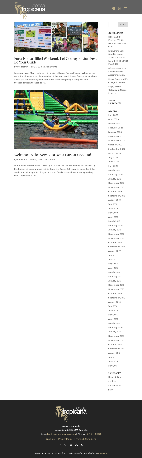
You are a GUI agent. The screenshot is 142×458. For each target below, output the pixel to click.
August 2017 (114, 251)
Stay (110, 390)
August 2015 (114, 353)
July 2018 (112, 204)
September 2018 (116, 196)
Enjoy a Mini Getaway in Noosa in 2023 (117, 90)
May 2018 (113, 213)
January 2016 (114, 331)
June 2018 (113, 208)
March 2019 (114, 170)
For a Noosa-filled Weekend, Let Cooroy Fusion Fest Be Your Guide (55, 60)
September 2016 (116, 298)
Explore (112, 381)
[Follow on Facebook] (60, 445)
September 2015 (116, 348)
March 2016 (114, 323)
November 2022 (116, 140)
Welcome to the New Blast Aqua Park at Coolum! (52, 154)
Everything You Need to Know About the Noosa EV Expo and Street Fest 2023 (118, 57)
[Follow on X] (65, 445)
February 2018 (115, 225)
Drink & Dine (114, 377)
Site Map (50, 439)
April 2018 (113, 217)
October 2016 (115, 293)
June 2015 (113, 361)
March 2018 (114, 221)
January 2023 (115, 132)
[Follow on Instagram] (71, 445)
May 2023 (113, 115)
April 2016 (113, 319)
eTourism (102, 453)
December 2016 (116, 285)
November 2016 (116, 289)
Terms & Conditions (86, 439)
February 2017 (115, 276)
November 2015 (116, 340)
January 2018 (114, 230)
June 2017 (113, 259)
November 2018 (116, 187)
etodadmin (22, 67)
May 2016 (113, 315)
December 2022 (116, 136)
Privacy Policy (65, 439)
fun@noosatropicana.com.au (61, 434)
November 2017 (116, 238)
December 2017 (116, 234)
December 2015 (116, 336)
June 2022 (113, 161)
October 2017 (115, 242)
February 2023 (115, 128)
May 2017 (113, 263)
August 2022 (114, 153)
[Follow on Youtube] (76, 445)
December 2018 (116, 183)
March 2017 (114, 272)
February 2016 (115, 327)
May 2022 (113, 166)
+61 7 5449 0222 (93, 434)
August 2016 (114, 302)
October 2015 (115, 344)
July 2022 (113, 157)
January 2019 (114, 179)
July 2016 (112, 306)
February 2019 (115, 174)
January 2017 (114, 281)
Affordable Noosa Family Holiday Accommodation (117, 71)
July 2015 (112, 357)
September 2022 (116, 149)
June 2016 (113, 310)
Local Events (50, 67)
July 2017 (112, 255)
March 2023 (114, 123)
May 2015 (113, 366)
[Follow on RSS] (82, 445)
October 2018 (115, 191)
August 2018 (114, 200)
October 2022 (115, 145)
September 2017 (116, 246)
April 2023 (113, 119)
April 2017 (113, 268)
